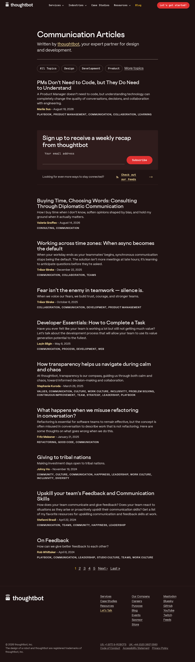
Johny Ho (43, 469)
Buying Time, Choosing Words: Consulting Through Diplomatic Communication (87, 203)
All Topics (48, 68)
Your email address (59, 153)
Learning (145, 114)
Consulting (45, 228)
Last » (115, 568)
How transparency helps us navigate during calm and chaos (94, 367)
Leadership (110, 395)
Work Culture (98, 391)
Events (136, 615)
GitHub (168, 606)
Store (135, 624)
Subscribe (139, 160)
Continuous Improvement (56, 395)
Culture (80, 391)
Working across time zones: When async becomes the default (95, 246)
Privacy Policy (160, 648)
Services (55, 5)
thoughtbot (68, 44)
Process (68, 349)
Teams (91, 275)
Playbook (44, 114)
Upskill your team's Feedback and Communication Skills (95, 496)
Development (91, 68)
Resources (120, 5)
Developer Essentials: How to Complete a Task (91, 322)
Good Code (66, 442)
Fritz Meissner (46, 437)
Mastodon (169, 596)
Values (42, 391)
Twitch (167, 615)
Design (69, 68)
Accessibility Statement (136, 648)
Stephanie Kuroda (49, 386)
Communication (100, 114)
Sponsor (137, 620)
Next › (103, 568)
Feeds (167, 620)
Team (81, 395)
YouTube (168, 610)
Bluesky (168, 601)
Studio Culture (108, 557)
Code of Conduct (110, 648)
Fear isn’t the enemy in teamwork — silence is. (90, 290)
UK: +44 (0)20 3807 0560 (143, 645)
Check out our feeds (128, 177)
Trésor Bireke (45, 270)
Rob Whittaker (46, 552)
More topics (134, 68)
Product (114, 68)
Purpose (137, 606)
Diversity (62, 478)
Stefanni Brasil (46, 520)
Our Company (141, 596)
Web (101, 349)
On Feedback (53, 540)
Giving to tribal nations (64, 457)
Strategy (94, 395)
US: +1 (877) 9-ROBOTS (113, 645)
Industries (76, 5)
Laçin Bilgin (44, 344)
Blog (138, 5)
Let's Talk (106, 610)
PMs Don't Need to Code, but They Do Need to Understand (88, 85)
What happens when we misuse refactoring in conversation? (87, 413)
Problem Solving (141, 391)
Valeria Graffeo (47, 223)
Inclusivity (118, 391)
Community (45, 475)
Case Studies (100, 5)
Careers (137, 601)
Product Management (70, 114)
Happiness (102, 475)
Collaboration (124, 114)
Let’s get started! (173, 5)
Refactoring (46, 442)
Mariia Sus (44, 109)
